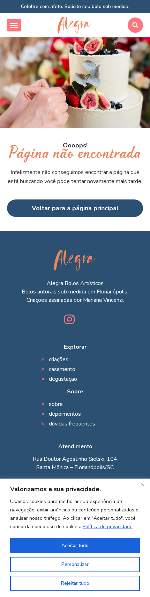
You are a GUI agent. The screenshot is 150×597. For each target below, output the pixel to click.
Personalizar (75, 564)
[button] (14, 25)
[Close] (142, 484)
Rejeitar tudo (75, 583)
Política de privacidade (108, 526)
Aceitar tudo (75, 545)
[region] (75, 538)
